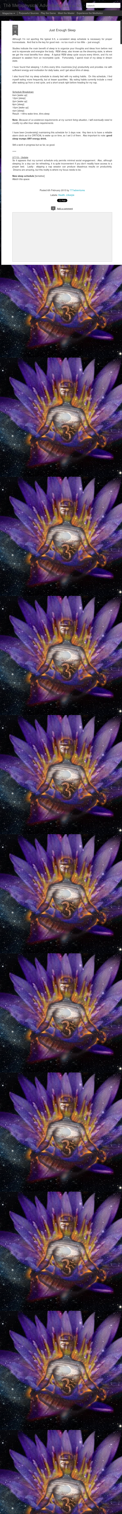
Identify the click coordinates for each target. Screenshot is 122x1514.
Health (61, 195)
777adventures (77, 190)
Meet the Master (66, 13)
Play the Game (48, 13)
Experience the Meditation (90, 13)
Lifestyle (70, 195)
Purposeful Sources (29, 13)
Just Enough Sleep (62, 30)
